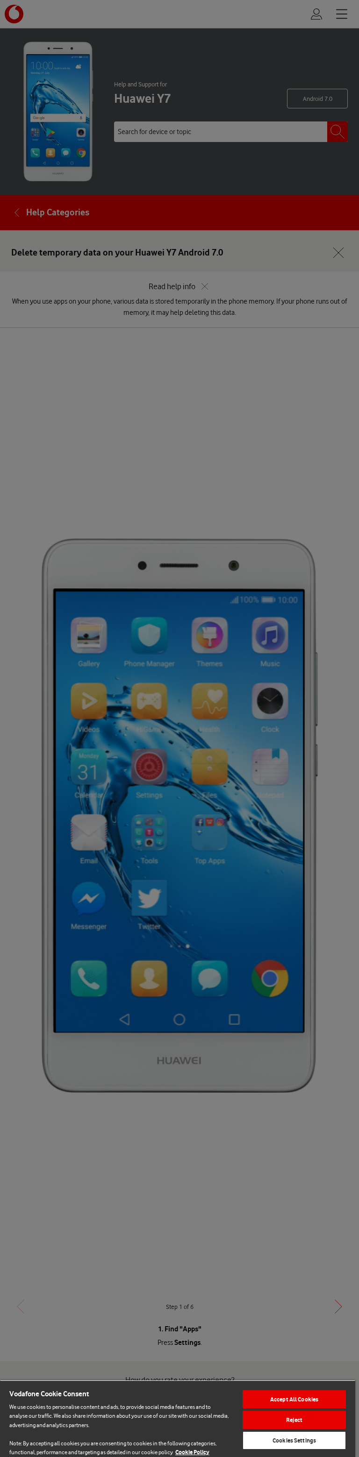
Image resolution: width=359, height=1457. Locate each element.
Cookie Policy (192, 1452)
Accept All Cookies (294, 1399)
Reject (294, 1419)
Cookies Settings (294, 1440)
